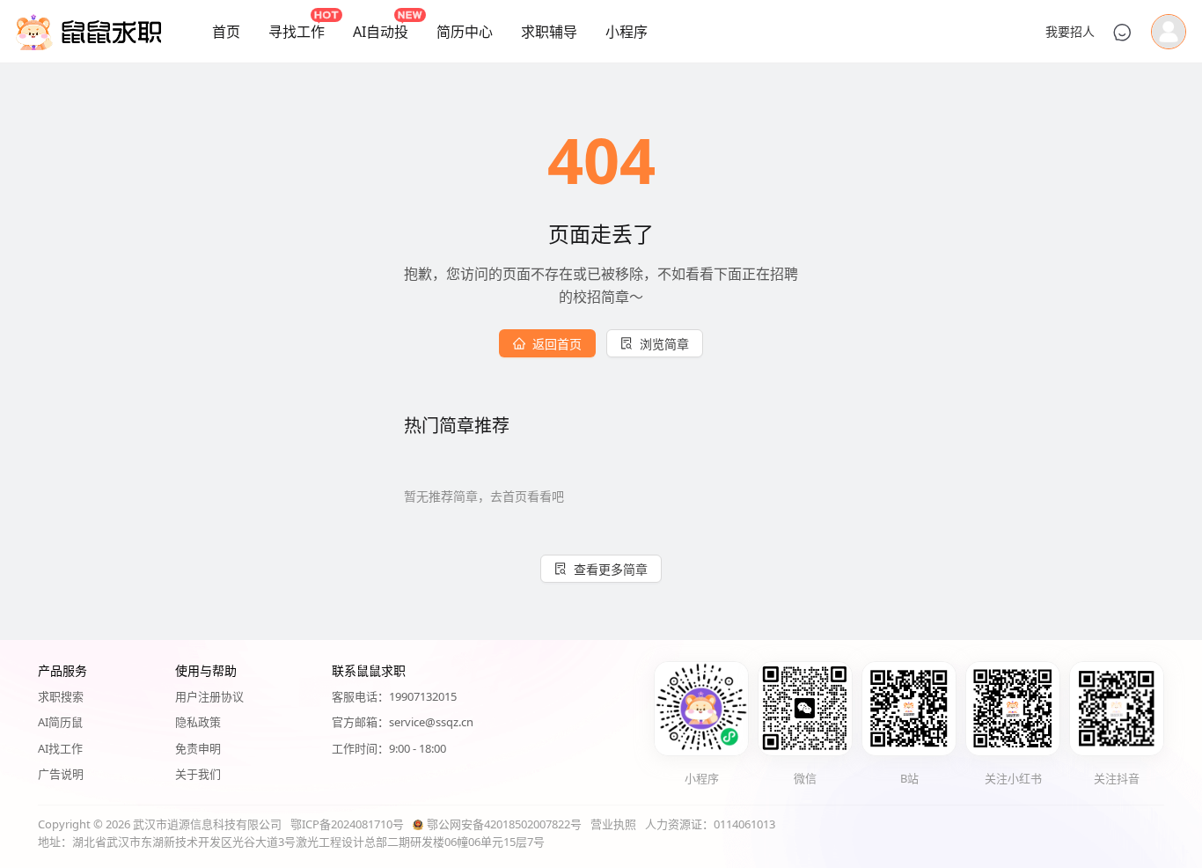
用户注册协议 (209, 696)
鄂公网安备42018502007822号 (504, 824)
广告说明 (61, 774)
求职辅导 (549, 31)
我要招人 (1070, 31)
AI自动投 (380, 31)
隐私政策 (198, 722)
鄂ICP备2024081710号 (347, 824)
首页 (226, 31)
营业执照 (613, 824)
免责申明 (198, 748)
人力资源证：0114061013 (710, 824)
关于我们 (198, 774)
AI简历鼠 (60, 722)
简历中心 (464, 31)
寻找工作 (296, 31)
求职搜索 (61, 696)
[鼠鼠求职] (88, 31)
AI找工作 (60, 748)
